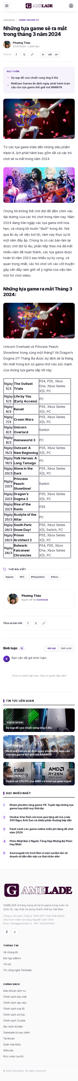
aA (50, 54)
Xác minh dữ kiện (13, 1026)
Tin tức (7, 964)
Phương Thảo (21, 42)
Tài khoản (9, 1038)
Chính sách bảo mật (14, 996)
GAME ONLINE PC (29, 19)
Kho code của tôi (13, 1056)
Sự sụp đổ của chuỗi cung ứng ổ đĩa (34, 77)
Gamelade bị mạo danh (16, 1032)
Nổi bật (52, 648)
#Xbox (54, 577)
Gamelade (9, 19)
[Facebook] (16, 54)
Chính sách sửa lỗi (13, 1008)
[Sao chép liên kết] (32, 54)
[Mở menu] (7, 6)
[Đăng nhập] (71, 5)
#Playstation (38, 577)
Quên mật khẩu (12, 1044)
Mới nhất (66, 648)
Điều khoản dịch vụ (14, 990)
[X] (24, 54)
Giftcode (8, 1050)
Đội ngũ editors (12, 958)
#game (9, 577)
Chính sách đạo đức (15, 1002)
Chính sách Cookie (14, 1020)
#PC (22, 577)
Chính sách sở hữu (14, 1014)
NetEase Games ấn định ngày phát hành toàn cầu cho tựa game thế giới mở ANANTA (40, 85)
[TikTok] (15, 932)
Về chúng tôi (10, 952)
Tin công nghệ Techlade (17, 970)
